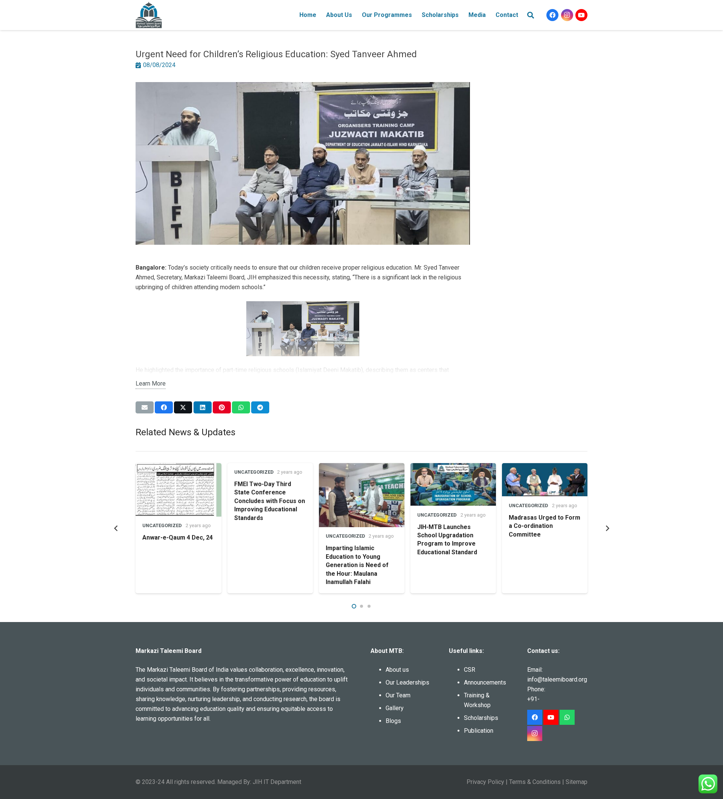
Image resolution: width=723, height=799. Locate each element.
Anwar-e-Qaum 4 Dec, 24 (177, 537)
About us (397, 669)
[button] (356, 15)
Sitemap (576, 781)
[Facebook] (552, 15)
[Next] (607, 528)
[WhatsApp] (567, 717)
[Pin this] (222, 407)
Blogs (393, 720)
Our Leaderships (407, 682)
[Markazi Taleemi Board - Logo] (149, 15)
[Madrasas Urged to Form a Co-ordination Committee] (544, 480)
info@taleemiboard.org (557, 679)
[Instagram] (567, 15)
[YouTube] (581, 15)
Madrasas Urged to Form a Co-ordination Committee (544, 526)
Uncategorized (162, 525)
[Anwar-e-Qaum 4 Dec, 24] (178, 490)
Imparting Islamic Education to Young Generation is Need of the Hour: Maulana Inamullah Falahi (357, 565)
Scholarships (481, 717)
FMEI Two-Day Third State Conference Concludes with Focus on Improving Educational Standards (269, 500)
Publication (478, 730)
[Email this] (145, 407)
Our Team (398, 695)
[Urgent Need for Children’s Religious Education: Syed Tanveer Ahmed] (303, 86)
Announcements (485, 682)
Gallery (395, 708)
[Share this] (164, 407)
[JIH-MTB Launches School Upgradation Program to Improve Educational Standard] (453, 484)
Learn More (151, 383)
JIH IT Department (277, 781)
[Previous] (116, 528)
